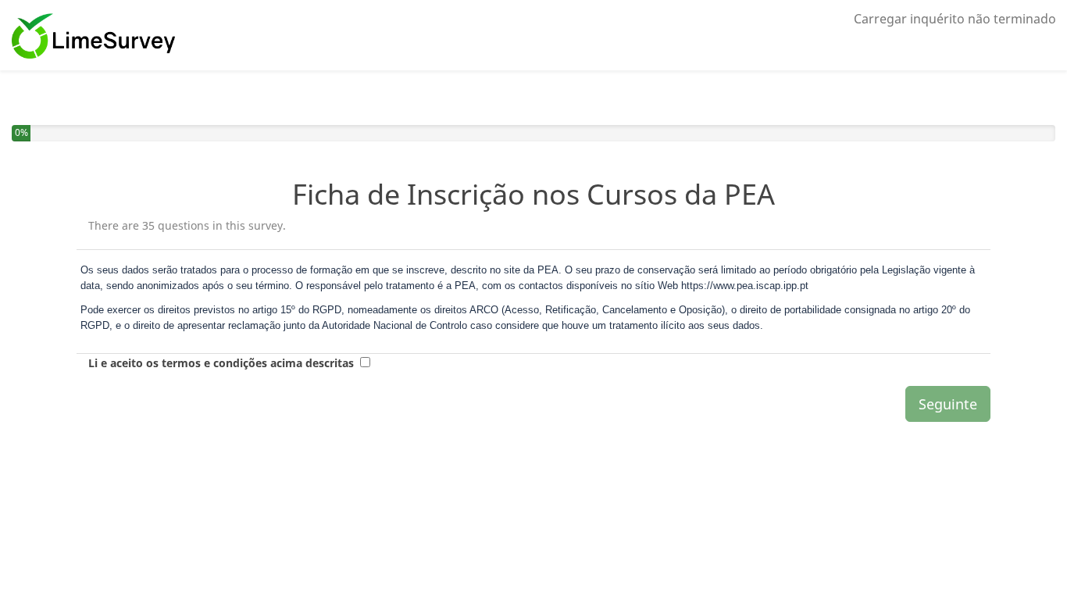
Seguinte (948, 404)
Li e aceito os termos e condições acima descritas (221, 362)
